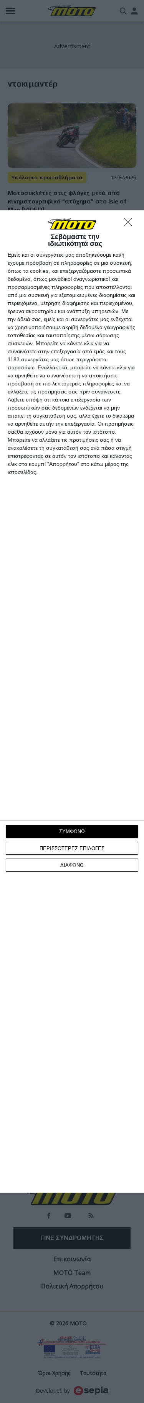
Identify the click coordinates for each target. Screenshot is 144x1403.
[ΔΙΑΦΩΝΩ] (130, 224)
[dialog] (72, 701)
